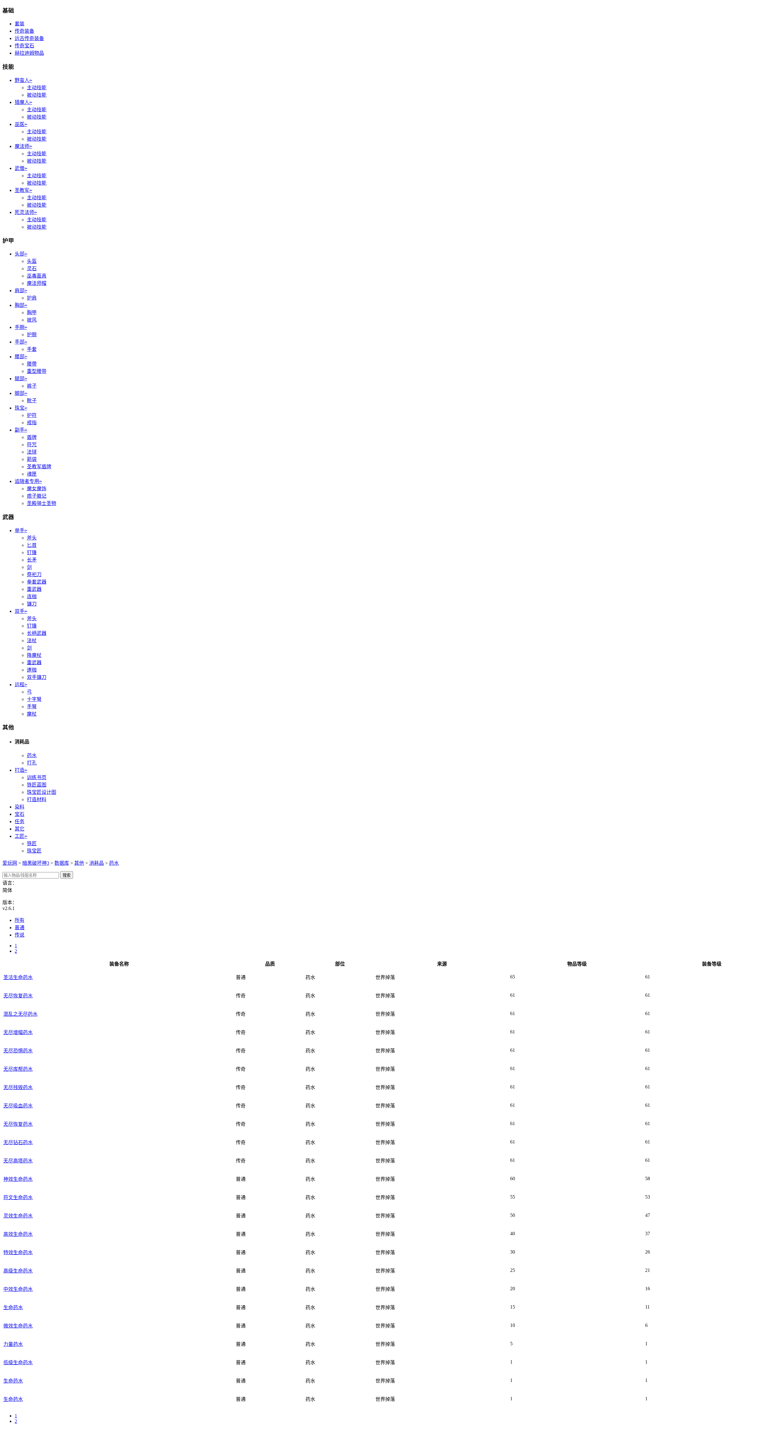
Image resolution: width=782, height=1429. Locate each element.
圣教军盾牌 (39, 466)
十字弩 (34, 699)
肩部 (21, 290)
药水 (32, 755)
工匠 (21, 836)
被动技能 (36, 95)
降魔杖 (34, 655)
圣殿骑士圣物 (41, 503)
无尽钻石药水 (18, 1142)
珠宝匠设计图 (41, 792)
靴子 (32, 400)
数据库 (61, 863)
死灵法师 (26, 212)
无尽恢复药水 (18, 995)
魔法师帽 (36, 283)
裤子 (32, 386)
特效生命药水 (18, 1252)
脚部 (21, 393)
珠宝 (21, 408)
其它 (19, 828)
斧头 (32, 537)
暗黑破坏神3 (35, 863)
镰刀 (32, 603)
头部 (21, 253)
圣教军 (23, 190)
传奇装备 (24, 31)
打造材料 (36, 799)
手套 (32, 349)
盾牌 (32, 437)
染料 (19, 806)
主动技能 (36, 87)
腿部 (21, 378)
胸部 (21, 305)
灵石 (32, 268)
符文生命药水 (18, 1197)
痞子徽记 (36, 496)
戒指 (32, 422)
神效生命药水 (18, 1179)
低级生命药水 (18, 1362)
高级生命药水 (18, 1270)
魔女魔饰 (36, 488)
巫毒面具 (36, 275)
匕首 (32, 545)
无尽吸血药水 (18, 1105)
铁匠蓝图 (36, 784)
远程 (21, 684)
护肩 (32, 297)
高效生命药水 (18, 1234)
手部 (21, 341)
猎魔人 (23, 102)
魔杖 (32, 713)
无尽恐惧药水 (18, 1050)
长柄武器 (36, 633)
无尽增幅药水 (18, 1032)
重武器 (34, 589)
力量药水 (13, 1344)
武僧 (21, 168)
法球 (32, 452)
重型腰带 (36, 371)
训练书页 (36, 777)
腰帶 (32, 363)
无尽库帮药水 (18, 1069)
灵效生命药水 (18, 1215)
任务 (19, 821)
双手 (21, 611)
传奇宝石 (24, 45)
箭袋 (32, 459)
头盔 (32, 261)
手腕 (21, 327)
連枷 (32, 669)
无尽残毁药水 (18, 1087)
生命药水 (13, 1307)
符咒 (32, 444)
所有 (19, 920)
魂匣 (32, 474)
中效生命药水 (18, 1289)
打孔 (32, 762)
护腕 (32, 334)
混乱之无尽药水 (20, 1014)
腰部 (21, 356)
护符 (32, 415)
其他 (79, 863)
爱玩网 (9, 863)
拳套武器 (36, 581)
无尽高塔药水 (18, 1160)
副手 (21, 430)
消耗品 (96, 863)
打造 (21, 770)
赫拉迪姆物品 (29, 53)
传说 (19, 934)
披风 (32, 319)
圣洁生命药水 (18, 977)
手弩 (32, 706)
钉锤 (32, 552)
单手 (21, 530)
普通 (19, 927)
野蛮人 (23, 80)
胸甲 (32, 312)
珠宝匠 (34, 850)
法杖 (32, 640)
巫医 (21, 124)
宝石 (19, 814)
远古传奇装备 (29, 38)
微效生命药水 (18, 1325)
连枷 (32, 596)
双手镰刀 (36, 677)
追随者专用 (28, 481)
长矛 (32, 559)
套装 (19, 23)
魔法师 (23, 146)
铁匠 (32, 843)
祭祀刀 (34, 574)
